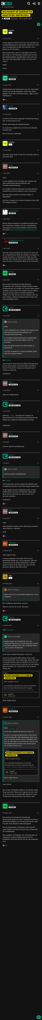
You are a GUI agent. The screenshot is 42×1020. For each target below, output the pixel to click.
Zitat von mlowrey (13, 590)
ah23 (9, 360)
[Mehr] (38, 38)
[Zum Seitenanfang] (38, 1017)
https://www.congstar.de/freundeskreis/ (23, 230)
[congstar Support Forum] (6, 4)
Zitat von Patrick (12, 723)
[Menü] (39, 4)
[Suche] (29, 4)
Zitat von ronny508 (13, 637)
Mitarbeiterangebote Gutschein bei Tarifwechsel (18, 676)
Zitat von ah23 (12, 322)
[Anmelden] (34, 4)
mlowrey (11, 630)
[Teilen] (38, 24)
